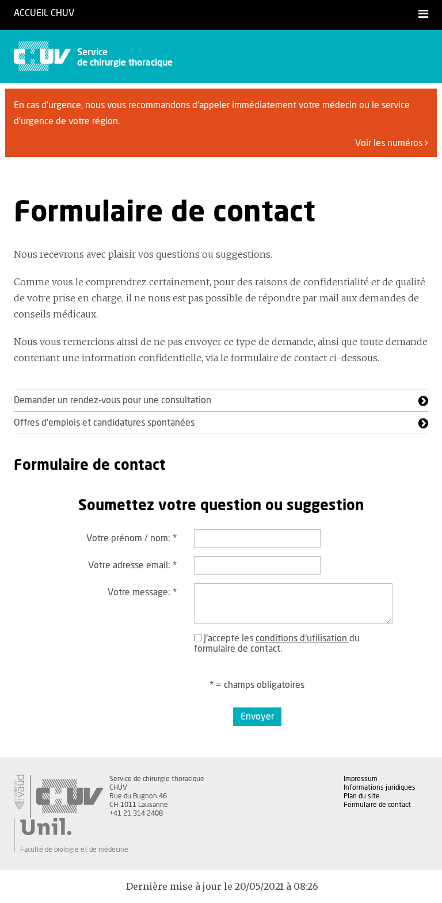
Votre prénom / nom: (131, 538)
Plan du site (362, 796)
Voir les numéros (390, 143)
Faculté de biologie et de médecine (74, 849)
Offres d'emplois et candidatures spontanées (104, 422)
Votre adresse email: (132, 565)
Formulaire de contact (377, 804)
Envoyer (257, 716)
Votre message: (142, 592)
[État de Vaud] (19, 792)
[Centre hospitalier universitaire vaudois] (69, 796)
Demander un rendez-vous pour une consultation (112, 400)
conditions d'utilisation (302, 638)
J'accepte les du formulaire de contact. (277, 643)
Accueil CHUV (44, 13)
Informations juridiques (380, 787)
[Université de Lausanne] (74, 826)
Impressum (361, 778)
